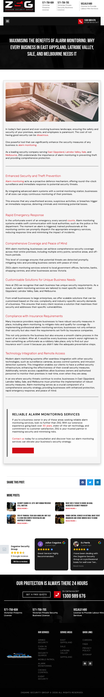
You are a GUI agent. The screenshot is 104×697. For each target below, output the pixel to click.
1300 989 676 (90, 20)
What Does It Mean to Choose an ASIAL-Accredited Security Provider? (79, 504)
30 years (47, 425)
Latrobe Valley (73, 151)
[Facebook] (85, 663)
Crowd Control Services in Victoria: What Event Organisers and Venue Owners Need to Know (83, 516)
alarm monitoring (27, 145)
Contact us (18, 438)
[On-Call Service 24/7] (57, 594)
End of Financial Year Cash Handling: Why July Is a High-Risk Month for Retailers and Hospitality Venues (34, 518)
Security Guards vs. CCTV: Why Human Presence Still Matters (34, 504)
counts (71, 220)
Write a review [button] (20, 561)
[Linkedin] (90, 663)
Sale (84, 151)
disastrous (42, 135)
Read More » (22, 508)
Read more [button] (78, 566)
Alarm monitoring (15, 181)
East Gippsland (56, 151)
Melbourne (11, 155)
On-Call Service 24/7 (70, 591)
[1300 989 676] (80, 21)
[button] (7, 21)
